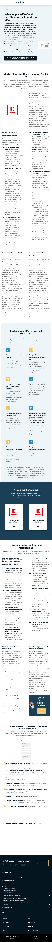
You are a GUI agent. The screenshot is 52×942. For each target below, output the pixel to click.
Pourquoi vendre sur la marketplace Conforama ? (13, 900)
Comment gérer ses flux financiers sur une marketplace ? (14, 898)
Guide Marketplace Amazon (8, 883)
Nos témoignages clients (8, 907)
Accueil (3, 66)
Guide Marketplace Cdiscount (8, 888)
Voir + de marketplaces (7, 892)
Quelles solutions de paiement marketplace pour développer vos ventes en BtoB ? (20, 902)
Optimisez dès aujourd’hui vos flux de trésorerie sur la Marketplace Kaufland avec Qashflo (20, 58)
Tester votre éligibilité (41, 711)
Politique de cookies (40, 936)
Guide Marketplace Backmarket (9, 890)
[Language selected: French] (43, 1)
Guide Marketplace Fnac (7, 884)
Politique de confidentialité (29, 936)
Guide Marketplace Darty (7, 886)
